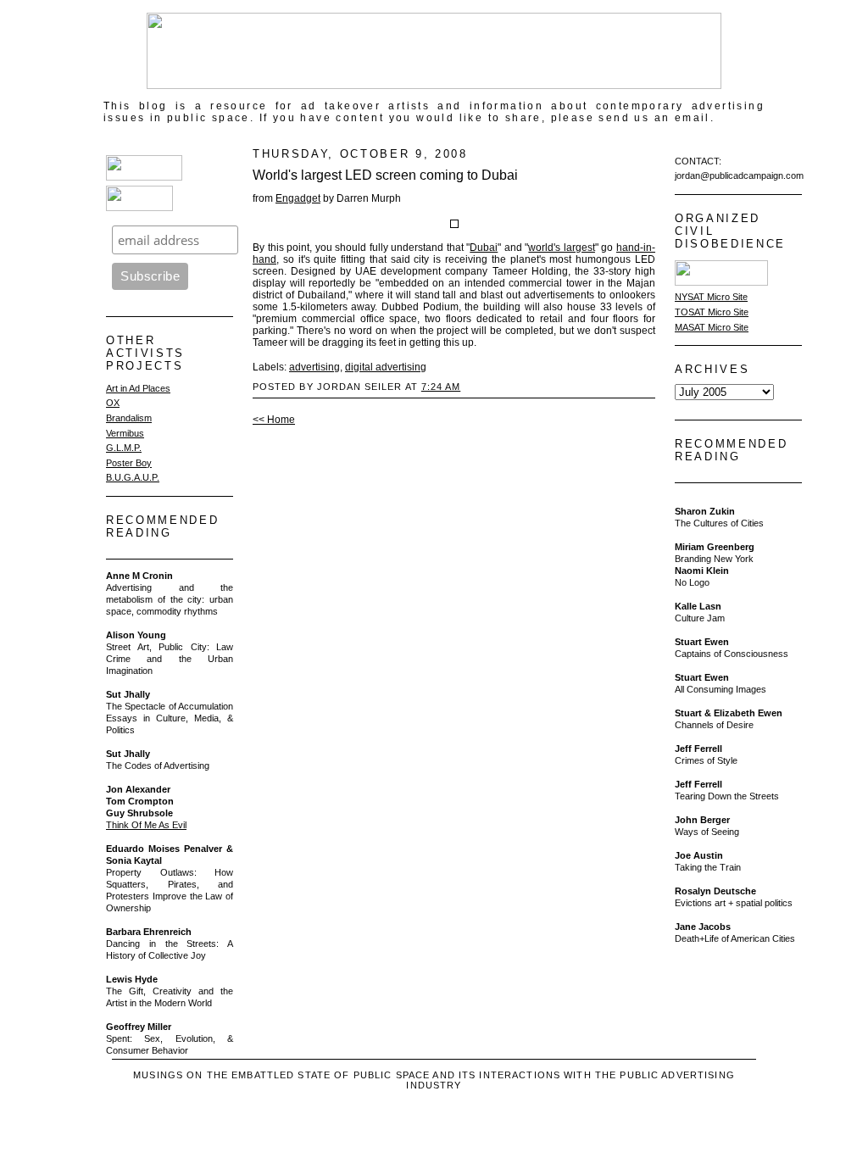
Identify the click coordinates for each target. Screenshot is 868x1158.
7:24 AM (440, 386)
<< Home (274, 420)
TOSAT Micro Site (711, 312)
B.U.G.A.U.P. (132, 477)
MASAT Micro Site (711, 327)
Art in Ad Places (138, 388)
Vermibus (125, 433)
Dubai (484, 247)
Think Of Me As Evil (146, 825)
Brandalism (129, 418)
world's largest (561, 247)
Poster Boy (129, 463)
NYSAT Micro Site (711, 297)
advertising (314, 367)
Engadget (297, 198)
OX (113, 403)
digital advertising (385, 367)
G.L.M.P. (124, 448)
